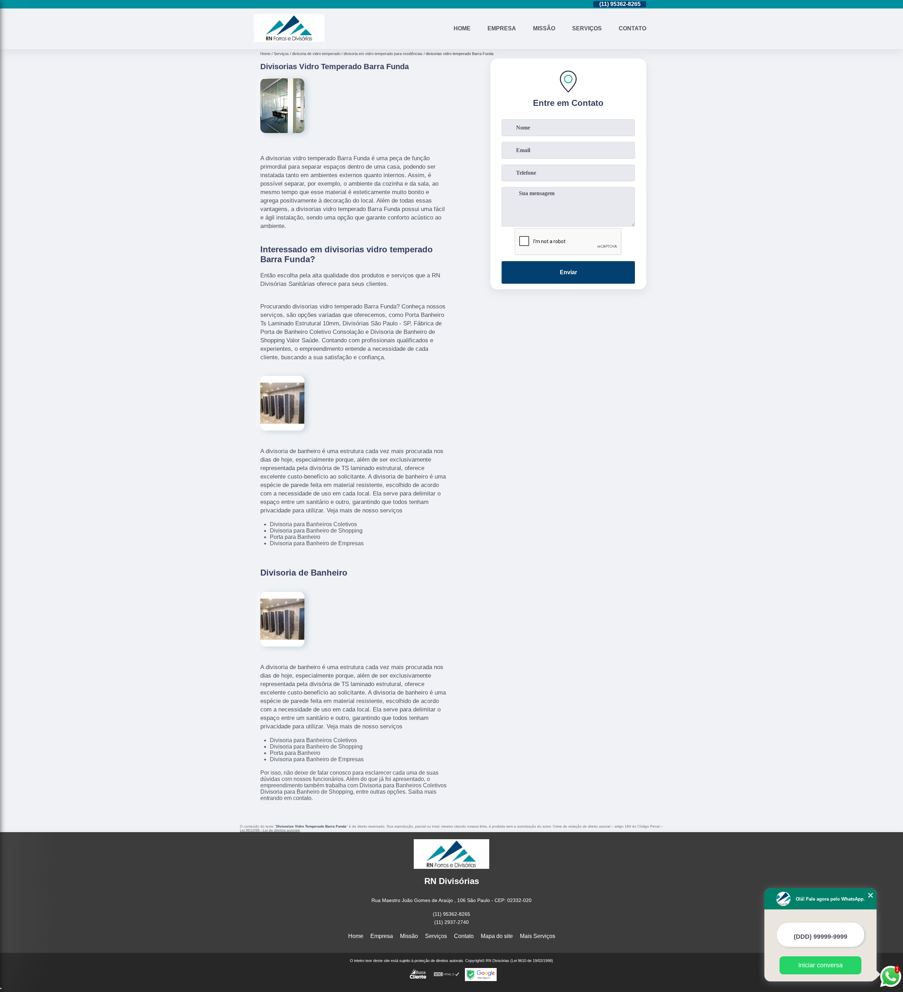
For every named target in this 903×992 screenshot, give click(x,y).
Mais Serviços (537, 936)
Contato (632, 28)
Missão (544, 28)
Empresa (501, 28)
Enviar (568, 272)
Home (462, 28)
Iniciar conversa (820, 965)
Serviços (587, 28)
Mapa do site (497, 936)
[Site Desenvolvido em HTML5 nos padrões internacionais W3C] (447, 974)
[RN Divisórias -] (289, 40)
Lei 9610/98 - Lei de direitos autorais (270, 830)
